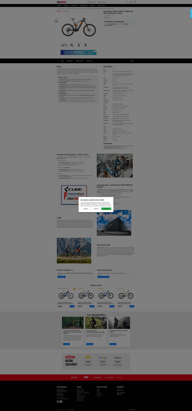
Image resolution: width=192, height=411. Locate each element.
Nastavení (96, 208)
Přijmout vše (106, 208)
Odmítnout (86, 208)
